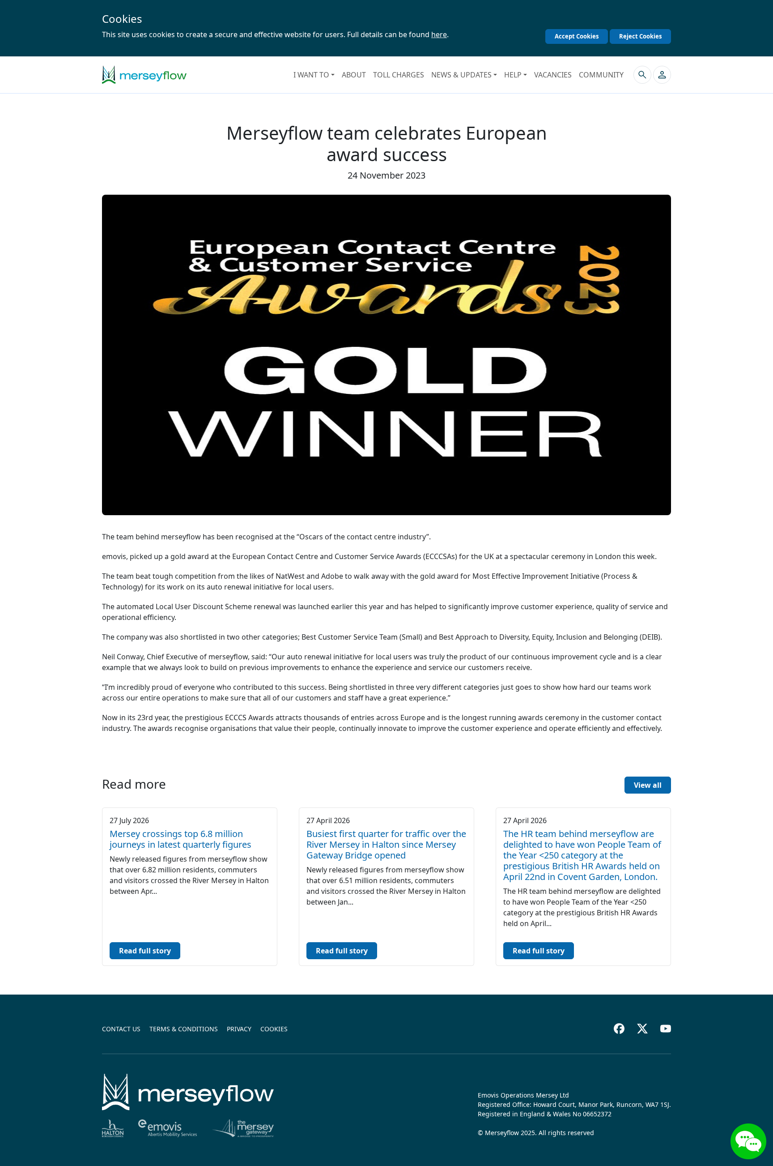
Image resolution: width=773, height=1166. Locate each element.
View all (648, 785)
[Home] (188, 1092)
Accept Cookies (577, 36)
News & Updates (461, 75)
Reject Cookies (640, 36)
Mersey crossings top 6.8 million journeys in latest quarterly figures (180, 839)
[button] (662, 75)
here (439, 34)
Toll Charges (398, 75)
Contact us (121, 1029)
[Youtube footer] (665, 1028)
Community (601, 75)
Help (513, 75)
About (354, 75)
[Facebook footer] (619, 1028)
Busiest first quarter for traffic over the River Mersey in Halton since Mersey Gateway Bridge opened (386, 844)
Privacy (239, 1029)
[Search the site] (642, 75)
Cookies (274, 1029)
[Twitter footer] (642, 1028)
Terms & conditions (183, 1029)
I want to (311, 75)
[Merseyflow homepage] (144, 75)
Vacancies (553, 75)
